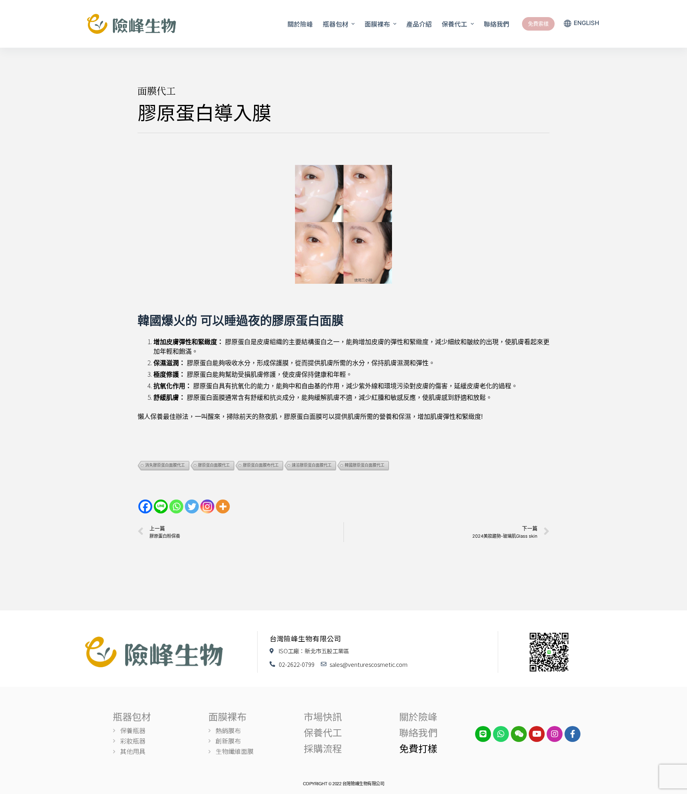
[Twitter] (192, 506)
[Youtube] (537, 734)
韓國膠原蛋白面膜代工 (364, 465)
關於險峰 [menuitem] (300, 24)
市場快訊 (323, 716)
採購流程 (323, 748)
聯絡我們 (418, 732)
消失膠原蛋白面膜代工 (165, 465)
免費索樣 (538, 23)
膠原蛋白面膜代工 (214, 465)
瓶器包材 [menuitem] (335, 24)
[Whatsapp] (176, 506)
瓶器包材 (132, 716)
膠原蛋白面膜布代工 (261, 465)
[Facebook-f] (572, 734)
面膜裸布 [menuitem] (377, 24)
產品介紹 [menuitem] (419, 24)
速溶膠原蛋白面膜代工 (312, 465)
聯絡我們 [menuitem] (496, 24)
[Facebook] (145, 506)
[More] (223, 506)
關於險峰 (418, 716)
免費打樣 (418, 748)
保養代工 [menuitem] (454, 24)
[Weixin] (519, 734)
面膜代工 (157, 90)
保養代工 (323, 732)
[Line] (161, 506)
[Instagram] (207, 506)
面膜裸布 (227, 716)
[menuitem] (581, 24)
